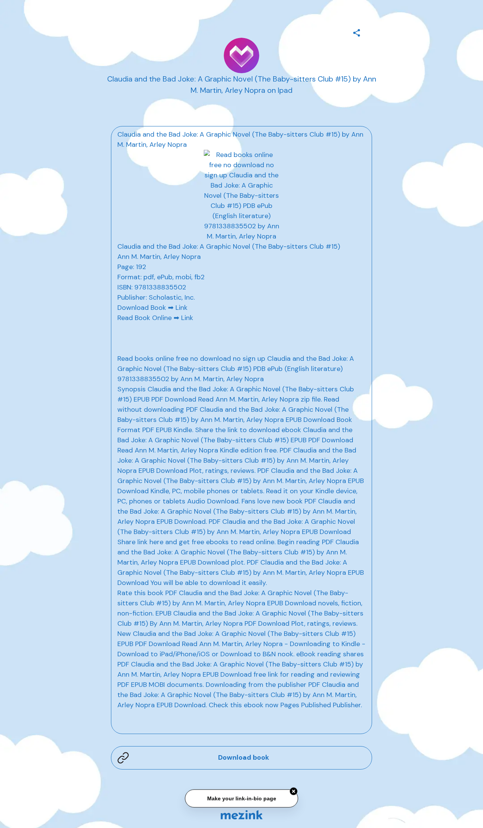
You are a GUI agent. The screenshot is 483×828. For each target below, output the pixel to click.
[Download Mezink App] (242, 814)
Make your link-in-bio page (241, 799)
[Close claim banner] (293, 792)
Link (181, 307)
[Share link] (356, 31)
